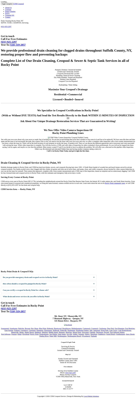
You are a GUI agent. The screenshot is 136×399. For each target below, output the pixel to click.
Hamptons (39, 330)
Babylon (21, 328)
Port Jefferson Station (117, 332)
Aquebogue (13, 328)
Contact (7, 17)
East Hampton (119, 328)
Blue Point (42, 328)
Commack (94, 328)
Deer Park (110, 328)
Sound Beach (110, 334)
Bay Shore (34, 328)
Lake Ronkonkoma (124, 330)
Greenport (32, 330)
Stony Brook (130, 334)
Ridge (20, 334)
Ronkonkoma (44, 334)
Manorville (14, 332)
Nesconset (85, 332)
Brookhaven (66, 328)
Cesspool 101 (9, 15)
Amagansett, (5, 328)
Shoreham (93, 334)
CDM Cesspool (18, 4)
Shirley (87, 334)
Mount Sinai (77, 332)
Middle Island (53, 332)
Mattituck (38, 332)
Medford (45, 332)
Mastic (21, 332)
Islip (91, 330)
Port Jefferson (5, 334)
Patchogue (99, 332)
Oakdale (92, 332)
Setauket (81, 334)
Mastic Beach (29, 332)
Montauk (62, 332)
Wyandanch (86, 336)
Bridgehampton (77, 328)
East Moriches (130, 328)
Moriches (69, 332)
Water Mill (53, 336)
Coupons (8, 9)
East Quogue (9, 330)
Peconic (106, 332)
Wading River (44, 336)
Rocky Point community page (115, 183)
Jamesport (96, 330)
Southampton (120, 334)
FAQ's (7, 13)
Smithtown (101, 334)
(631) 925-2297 (9, 41)
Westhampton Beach (74, 336)
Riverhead (25, 334)
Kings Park (104, 330)
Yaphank (94, 336)
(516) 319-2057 (18, 44)
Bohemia (50, 328)
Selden (75, 334)
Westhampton (62, 336)
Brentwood (58, 328)
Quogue (14, 334)
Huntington (71, 330)
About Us (8, 8)
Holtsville (63, 330)
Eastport (17, 330)
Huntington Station (82, 330)
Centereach (86, 328)
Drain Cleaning (10, 11)
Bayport (27, 328)
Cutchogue (102, 328)
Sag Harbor (53, 334)
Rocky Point (34, 334)
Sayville (69, 334)
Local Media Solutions (91, 396)
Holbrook (56, 330)
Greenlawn (24, 330)
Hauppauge (48, 330)
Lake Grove (113, 330)
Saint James (62, 334)
